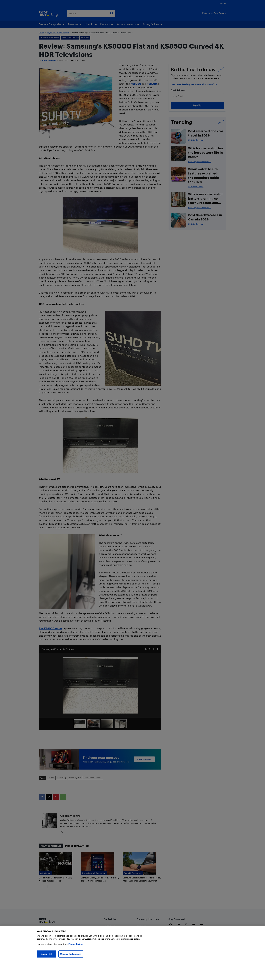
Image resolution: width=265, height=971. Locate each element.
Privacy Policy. (75, 944)
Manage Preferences (70, 954)
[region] (132, 948)
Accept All (46, 954)
